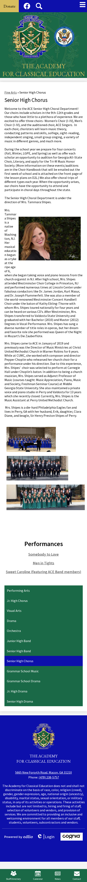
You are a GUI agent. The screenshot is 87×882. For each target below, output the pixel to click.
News (57, 878)
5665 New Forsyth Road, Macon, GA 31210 (43, 772)
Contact (77, 878)
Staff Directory (13, 878)
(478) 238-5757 (49, 777)
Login (47, 836)
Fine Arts (10, 92)
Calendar (38, 878)
